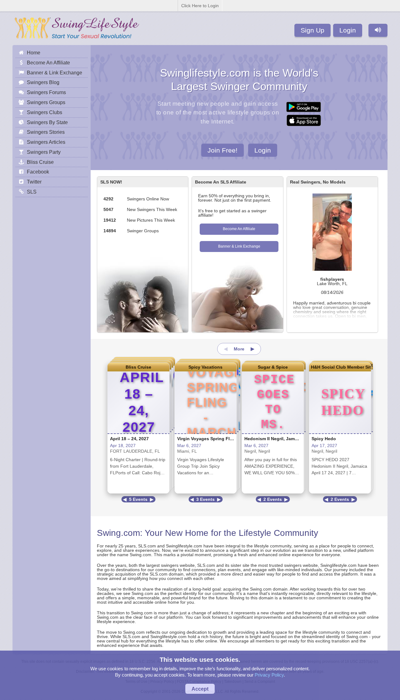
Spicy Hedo (324, 438)
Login (347, 30)
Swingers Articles (46, 142)
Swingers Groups (46, 102)
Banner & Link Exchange (239, 246)
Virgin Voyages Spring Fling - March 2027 (221, 438)
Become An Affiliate (239, 229)
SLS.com (147, 545)
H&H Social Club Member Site (340, 367)
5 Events (138, 499)
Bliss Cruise (138, 367)
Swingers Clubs (44, 112)
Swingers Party (44, 152)
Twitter (34, 181)
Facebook (38, 171)
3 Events (205, 499)
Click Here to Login (200, 5)
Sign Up (312, 30)
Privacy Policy (269, 674)
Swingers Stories (46, 132)
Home (33, 52)
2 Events (272, 499)
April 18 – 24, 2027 (129, 438)
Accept (200, 689)
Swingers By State (47, 122)
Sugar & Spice (273, 367)
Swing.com (118, 533)
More (239, 349)
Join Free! (223, 150)
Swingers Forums (46, 92)
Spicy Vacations (205, 367)
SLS (32, 191)
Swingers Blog (43, 82)
